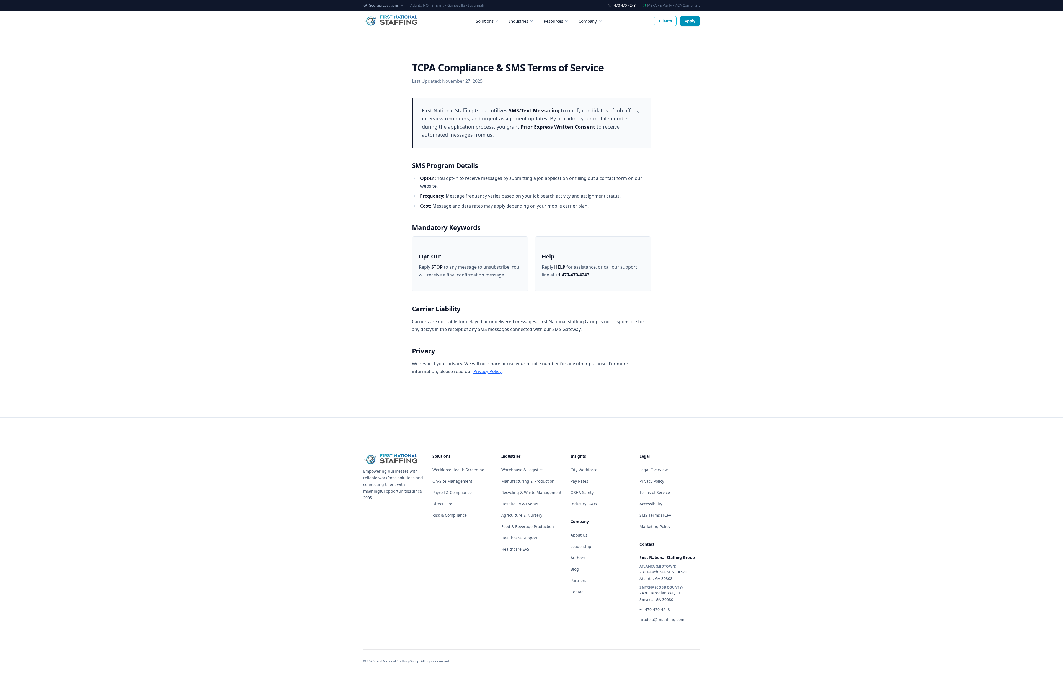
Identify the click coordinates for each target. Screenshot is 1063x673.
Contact (578, 591)
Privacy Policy (487, 371)
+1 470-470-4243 (654, 609)
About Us (579, 535)
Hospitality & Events (519, 503)
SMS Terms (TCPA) (655, 515)
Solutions (485, 21)
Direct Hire (442, 503)
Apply (689, 21)
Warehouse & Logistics (522, 469)
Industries (518, 21)
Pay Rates (579, 481)
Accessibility (650, 503)
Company (588, 21)
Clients (665, 21)
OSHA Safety (582, 492)
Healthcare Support (519, 537)
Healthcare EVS (515, 549)
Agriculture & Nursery (521, 515)
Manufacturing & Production (527, 481)
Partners (578, 580)
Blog (575, 569)
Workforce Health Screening (458, 469)
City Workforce (584, 469)
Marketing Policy (654, 526)
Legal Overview (653, 469)
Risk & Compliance (449, 515)
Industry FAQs (584, 503)
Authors (578, 557)
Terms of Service (654, 492)
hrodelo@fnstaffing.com (661, 619)
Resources (553, 21)
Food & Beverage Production (527, 526)
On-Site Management (452, 481)
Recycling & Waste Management (531, 492)
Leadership (581, 546)
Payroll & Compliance (452, 492)
